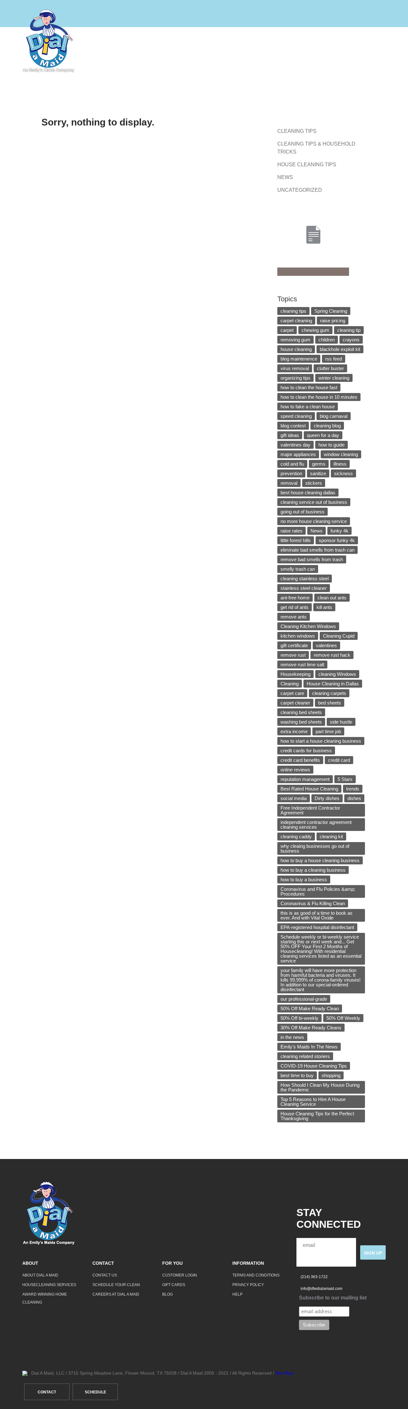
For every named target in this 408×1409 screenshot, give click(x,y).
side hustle (341, 722)
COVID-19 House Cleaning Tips (313, 1066)
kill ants (324, 607)
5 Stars (345, 779)
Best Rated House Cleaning (309, 788)
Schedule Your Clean (116, 1285)
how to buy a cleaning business (313, 870)
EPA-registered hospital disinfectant (317, 927)
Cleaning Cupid (338, 636)
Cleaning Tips (297, 131)
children (326, 339)
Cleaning (289, 683)
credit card (339, 760)
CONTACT (47, 1392)
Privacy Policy (248, 1285)
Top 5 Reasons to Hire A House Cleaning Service (313, 1102)
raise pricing (332, 320)
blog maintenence (298, 358)
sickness (343, 473)
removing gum (295, 339)
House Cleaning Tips (306, 164)
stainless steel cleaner (303, 588)
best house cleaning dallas (307, 492)
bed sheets (329, 702)
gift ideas (289, 435)
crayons (351, 339)
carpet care (292, 693)
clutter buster (330, 368)
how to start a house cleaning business (320, 741)
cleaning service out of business (313, 502)
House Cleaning (209, 41)
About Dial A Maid (40, 1275)
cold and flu (292, 464)
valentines (326, 645)
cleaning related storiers (305, 1056)
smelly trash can (297, 569)
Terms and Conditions (256, 1275)
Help (334, 41)
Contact (300, 41)
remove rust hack (332, 655)
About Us (260, 41)
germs (318, 464)
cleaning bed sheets (301, 712)
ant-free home (295, 597)
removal (288, 483)
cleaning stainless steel (304, 578)
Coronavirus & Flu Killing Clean (312, 903)
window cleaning (341, 454)
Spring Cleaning (330, 311)
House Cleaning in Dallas (333, 683)
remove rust (293, 655)
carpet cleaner (295, 702)
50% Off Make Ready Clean (309, 1008)
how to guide (331, 444)
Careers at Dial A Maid (115, 1294)
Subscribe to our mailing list (333, 1297)
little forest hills (295, 540)
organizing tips (295, 378)
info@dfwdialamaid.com (321, 1289)
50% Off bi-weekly (299, 1018)
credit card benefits (300, 760)
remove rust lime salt (302, 664)
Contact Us (104, 1275)
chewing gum (315, 330)
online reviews (295, 769)
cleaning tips (293, 311)
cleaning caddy (296, 836)
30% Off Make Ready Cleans (310, 1027)
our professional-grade (303, 999)
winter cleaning (333, 378)
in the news (292, 1037)
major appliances (298, 454)
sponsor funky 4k (337, 540)
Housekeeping (295, 674)
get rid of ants (294, 607)
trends (352, 788)
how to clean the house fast (308, 387)
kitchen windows (297, 636)
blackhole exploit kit (340, 349)
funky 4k (339, 530)
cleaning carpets (329, 693)
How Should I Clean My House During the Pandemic (320, 1087)
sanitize (318, 473)
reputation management (305, 779)
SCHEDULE (95, 1392)
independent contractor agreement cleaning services (316, 824)
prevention (291, 473)
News (285, 177)
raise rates (291, 530)
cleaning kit (331, 836)
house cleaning (296, 349)
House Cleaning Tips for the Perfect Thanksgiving (317, 1116)
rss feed (333, 358)
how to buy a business (303, 879)
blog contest (293, 425)
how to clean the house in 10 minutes (318, 397)
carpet (287, 330)
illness (339, 464)
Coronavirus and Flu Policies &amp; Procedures (317, 891)
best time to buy (297, 1075)
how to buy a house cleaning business (320, 860)
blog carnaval (333, 416)
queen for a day (323, 435)
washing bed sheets (301, 722)
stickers (313, 483)
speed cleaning (296, 416)
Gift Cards (173, 1285)
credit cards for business (306, 750)
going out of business (302, 511)
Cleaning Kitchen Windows (308, 626)
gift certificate (294, 645)
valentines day (295, 444)
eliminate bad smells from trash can (317, 550)
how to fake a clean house (307, 406)
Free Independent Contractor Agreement (310, 810)
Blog (167, 1294)
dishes (354, 798)
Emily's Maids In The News (309, 1046)
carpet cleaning (296, 320)
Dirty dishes (327, 798)
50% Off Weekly (343, 1018)
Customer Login (179, 1275)
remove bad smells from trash (311, 559)
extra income (294, 731)
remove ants (293, 616)
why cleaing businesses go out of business (314, 848)
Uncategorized (299, 190)
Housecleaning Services (49, 1285)
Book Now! (370, 41)
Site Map (284, 1373)
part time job (328, 731)
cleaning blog (327, 425)
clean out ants (331, 597)
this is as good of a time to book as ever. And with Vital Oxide (316, 915)
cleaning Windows (337, 674)
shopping (331, 1075)
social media (293, 798)
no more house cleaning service (313, 521)
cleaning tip (349, 330)
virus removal (294, 368)
